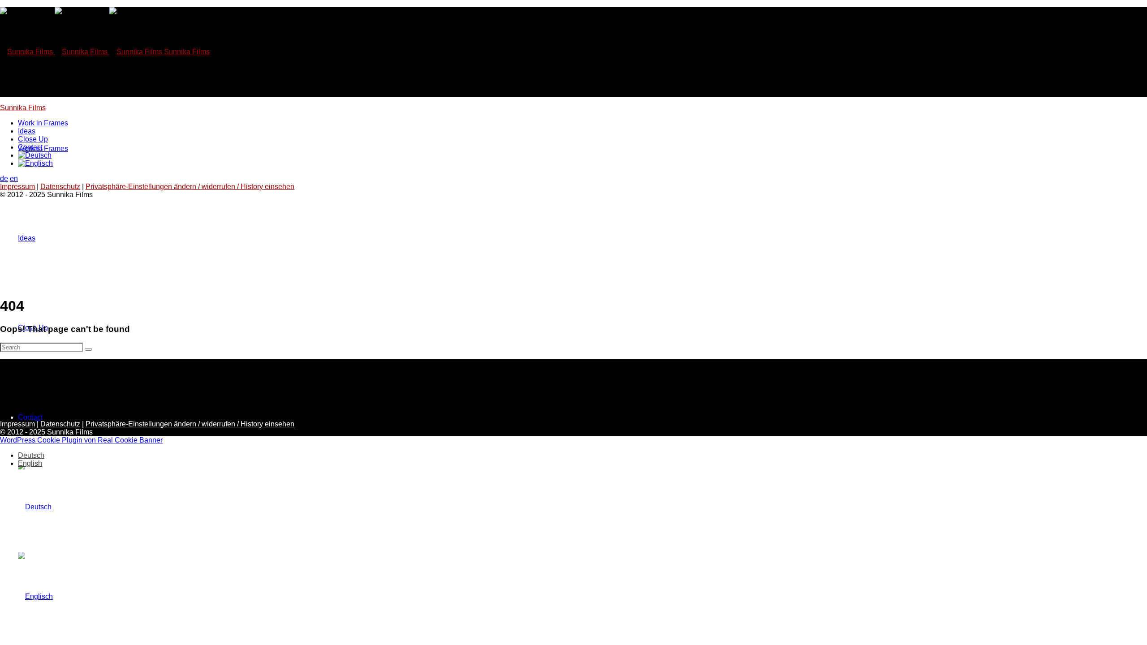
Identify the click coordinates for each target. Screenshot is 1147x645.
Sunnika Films (23, 108)
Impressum (17, 186)
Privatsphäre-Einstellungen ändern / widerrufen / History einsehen (190, 186)
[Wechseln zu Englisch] (35, 596)
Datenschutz (60, 186)
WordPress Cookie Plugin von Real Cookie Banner (81, 440)
